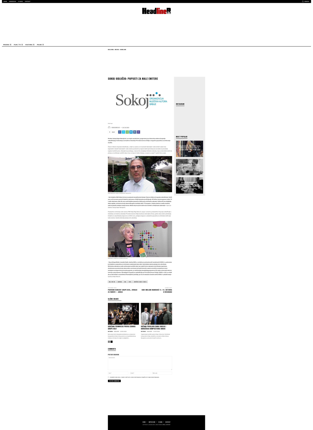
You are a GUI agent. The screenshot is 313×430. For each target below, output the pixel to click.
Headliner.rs (116, 127)
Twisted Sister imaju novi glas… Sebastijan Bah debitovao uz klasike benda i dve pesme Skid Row (189, 148)
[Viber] (138, 132)
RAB (125, 281)
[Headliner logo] (156, 11)
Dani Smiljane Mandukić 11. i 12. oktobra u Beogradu (157, 291)
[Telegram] (131, 132)
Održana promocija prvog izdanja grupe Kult (121, 327)
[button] (305, 1)
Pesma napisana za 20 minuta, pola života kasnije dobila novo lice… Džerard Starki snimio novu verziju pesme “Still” (189, 167)
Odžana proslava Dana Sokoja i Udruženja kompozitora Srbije (153, 327)
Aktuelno (110, 331)
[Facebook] (119, 132)
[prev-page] (109, 342)
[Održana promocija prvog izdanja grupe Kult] (123, 314)
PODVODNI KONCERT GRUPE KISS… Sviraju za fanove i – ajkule (122, 291)
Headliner (116, 331)
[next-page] (112, 342)
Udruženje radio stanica (140, 281)
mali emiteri (112, 281)
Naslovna (111, 49)
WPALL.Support (166, 424)
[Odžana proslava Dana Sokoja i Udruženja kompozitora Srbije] (156, 314)
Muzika (117, 49)
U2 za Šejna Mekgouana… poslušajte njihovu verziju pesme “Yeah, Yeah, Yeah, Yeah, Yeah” (189, 185)
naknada (120, 281)
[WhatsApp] (127, 132)
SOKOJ (129, 281)
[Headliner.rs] (109, 127)
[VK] (134, 132)
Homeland (123, 49)
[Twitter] (123, 132)
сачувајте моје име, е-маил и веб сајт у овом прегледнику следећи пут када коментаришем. (134, 377)
